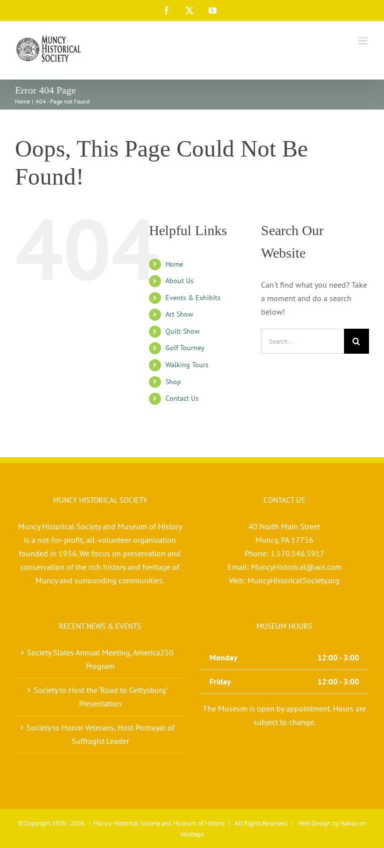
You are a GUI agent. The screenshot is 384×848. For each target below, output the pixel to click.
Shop (173, 381)
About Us (180, 280)
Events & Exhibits (193, 297)
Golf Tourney (185, 347)
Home (174, 264)
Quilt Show (183, 331)
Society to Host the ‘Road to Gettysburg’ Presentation (101, 696)
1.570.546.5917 (297, 553)
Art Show (179, 314)
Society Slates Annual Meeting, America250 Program (100, 659)
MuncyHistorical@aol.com (296, 567)
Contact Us (182, 398)
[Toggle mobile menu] (363, 41)
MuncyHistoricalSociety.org (294, 580)
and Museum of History (193, 823)
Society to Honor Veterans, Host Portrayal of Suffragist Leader (100, 734)
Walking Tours (187, 364)
